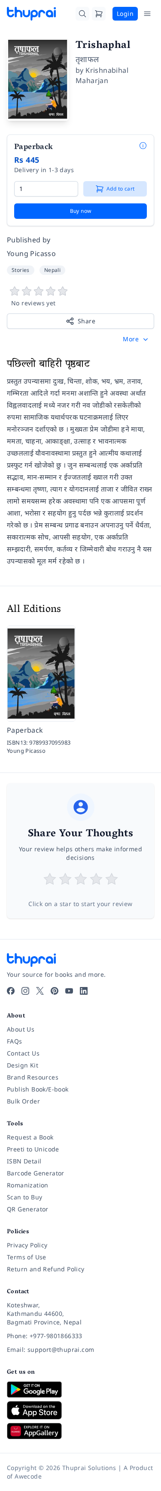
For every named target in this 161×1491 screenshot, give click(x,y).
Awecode (28, 1476)
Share (86, 321)
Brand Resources (32, 1077)
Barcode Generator (35, 1173)
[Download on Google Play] (80, 1389)
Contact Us (23, 1053)
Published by (29, 240)
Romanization (28, 1185)
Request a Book (30, 1137)
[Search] (82, 14)
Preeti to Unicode (33, 1149)
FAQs (14, 1041)
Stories (21, 270)
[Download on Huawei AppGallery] (80, 1431)
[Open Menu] (147, 14)
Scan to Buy (24, 1197)
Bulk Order (23, 1101)
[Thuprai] (31, 14)
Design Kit (22, 1065)
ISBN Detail (24, 1161)
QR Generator (28, 1209)
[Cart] (99, 14)
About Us (20, 1029)
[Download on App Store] (80, 1410)
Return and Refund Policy (46, 1269)
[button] (136, 339)
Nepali (52, 270)
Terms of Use (26, 1257)
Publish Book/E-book (38, 1089)
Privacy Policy (27, 1245)
